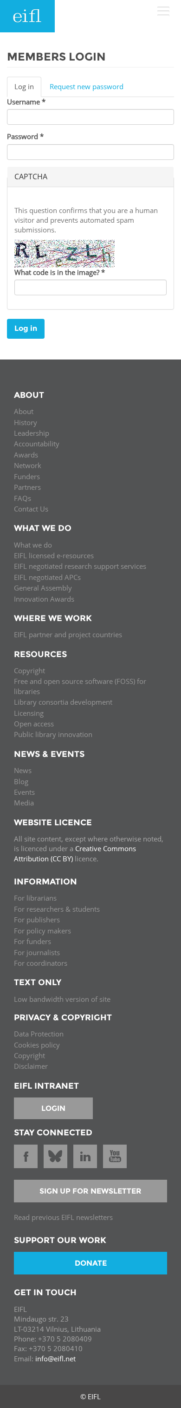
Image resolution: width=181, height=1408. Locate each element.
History (25, 422)
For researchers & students (57, 909)
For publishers (37, 919)
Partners (27, 487)
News (23, 770)
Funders (27, 476)
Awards (26, 454)
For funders (32, 941)
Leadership (31, 433)
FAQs (22, 498)
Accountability (36, 443)
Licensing (29, 713)
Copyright (29, 670)
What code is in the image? (59, 272)
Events (24, 792)
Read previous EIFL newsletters (63, 1217)
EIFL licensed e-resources (54, 555)
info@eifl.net (55, 1358)
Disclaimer (31, 1066)
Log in (27, 89)
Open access (34, 723)
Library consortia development (63, 702)
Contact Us (31, 508)
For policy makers (42, 930)
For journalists (37, 952)
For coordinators (40, 963)
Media (24, 802)
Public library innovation (53, 734)
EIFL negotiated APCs (47, 577)
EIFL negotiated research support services (80, 566)
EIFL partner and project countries (68, 634)
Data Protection (39, 1033)
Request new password (86, 86)
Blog (21, 781)
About (23, 411)
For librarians (35, 897)
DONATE (91, 1263)
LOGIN (53, 1108)
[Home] (27, 16)
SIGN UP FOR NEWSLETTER (90, 1191)
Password (25, 136)
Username (26, 101)
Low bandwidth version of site (62, 999)
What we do (33, 544)
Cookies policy (37, 1044)
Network (27, 465)
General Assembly (43, 587)
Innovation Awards (44, 598)
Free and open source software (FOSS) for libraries (80, 686)
